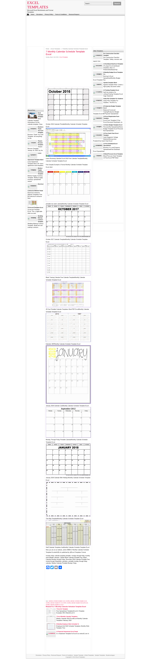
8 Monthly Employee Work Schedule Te (67, 624)
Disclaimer (39, 14)
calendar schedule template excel (57, 601)
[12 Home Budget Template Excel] (98, 126)
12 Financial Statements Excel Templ (67, 631)
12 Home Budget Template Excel (112, 125)
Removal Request (74, 14)
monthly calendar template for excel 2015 (56, 602)
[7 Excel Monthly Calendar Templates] (51, 621)
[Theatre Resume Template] (32, 142)
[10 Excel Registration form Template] (98, 118)
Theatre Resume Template (40, 142)
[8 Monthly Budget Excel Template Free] (98, 74)
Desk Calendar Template (40, 114)
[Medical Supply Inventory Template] (32, 169)
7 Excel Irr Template (62, 609)
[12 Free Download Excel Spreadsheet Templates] (98, 145)
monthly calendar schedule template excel (76, 601)
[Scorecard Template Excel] (32, 206)
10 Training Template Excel (111, 90)
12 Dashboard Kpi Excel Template (113, 64)
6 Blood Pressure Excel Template (113, 154)
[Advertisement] (75, 30)
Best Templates (89, 655)
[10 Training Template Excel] (98, 91)
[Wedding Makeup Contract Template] (32, 217)
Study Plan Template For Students (113, 98)
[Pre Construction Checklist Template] (98, 55)
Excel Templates (55, 49)
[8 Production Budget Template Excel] (98, 107)
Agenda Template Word (110, 82)
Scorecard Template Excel (35, 207)
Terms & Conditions (61, 14)
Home (32, 14)
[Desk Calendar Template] (32, 118)
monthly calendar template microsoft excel (77, 602)
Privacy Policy (49, 14)
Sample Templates (100, 655)
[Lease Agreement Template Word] (32, 154)
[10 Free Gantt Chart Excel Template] (98, 135)
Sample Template (79, 655)
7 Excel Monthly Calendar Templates (67, 616)
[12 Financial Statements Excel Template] (51, 633)
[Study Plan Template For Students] (98, 100)
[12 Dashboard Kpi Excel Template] (98, 65)
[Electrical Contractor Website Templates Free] (32, 185)
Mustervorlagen (110, 655)
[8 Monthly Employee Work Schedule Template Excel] (51, 629)
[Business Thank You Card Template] (32, 128)
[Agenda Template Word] (98, 84)
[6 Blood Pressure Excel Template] (98, 155)
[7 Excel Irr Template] (51, 614)
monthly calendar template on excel (54, 604)
